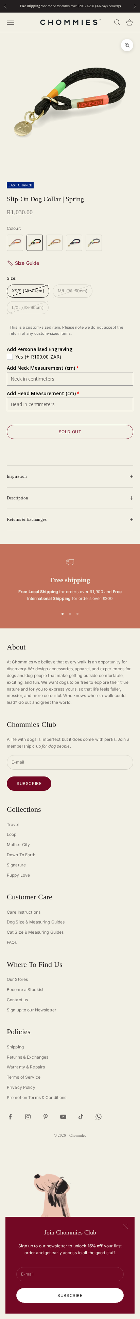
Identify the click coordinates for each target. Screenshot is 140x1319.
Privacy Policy (21, 1087)
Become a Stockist (25, 989)
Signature (16, 864)
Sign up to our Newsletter (31, 1009)
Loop (11, 834)
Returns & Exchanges (27, 1057)
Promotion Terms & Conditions (36, 1097)
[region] (70, 580)
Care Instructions (23, 912)
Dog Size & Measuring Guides (36, 921)
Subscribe (69, 1295)
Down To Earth (21, 854)
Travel (13, 824)
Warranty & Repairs (26, 1066)
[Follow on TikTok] (80, 1116)
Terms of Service (23, 1077)
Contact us (17, 999)
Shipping (15, 1046)
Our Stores (17, 979)
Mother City (18, 844)
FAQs (12, 942)
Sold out (70, 431)
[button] (70, 263)
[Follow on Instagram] (27, 1116)
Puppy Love (18, 875)
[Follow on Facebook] (10, 1116)
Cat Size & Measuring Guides (35, 932)
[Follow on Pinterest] (45, 1116)
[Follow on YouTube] (63, 1116)
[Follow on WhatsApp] (98, 1116)
